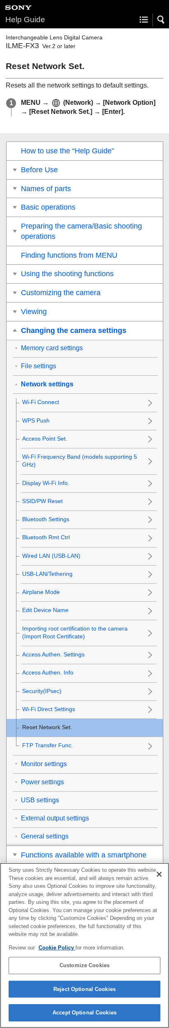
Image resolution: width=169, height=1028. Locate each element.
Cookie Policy (57, 948)
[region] (84, 945)
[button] (161, 19)
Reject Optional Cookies (84, 989)
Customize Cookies (84, 965)
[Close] (159, 874)
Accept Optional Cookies (84, 1013)
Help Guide (25, 19)
